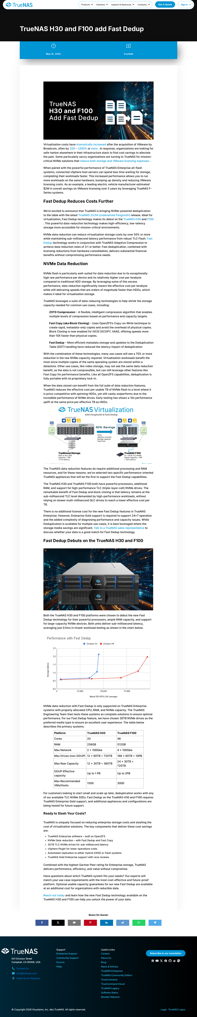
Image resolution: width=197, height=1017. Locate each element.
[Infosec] (178, 960)
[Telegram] (155, 923)
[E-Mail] (74, 923)
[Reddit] (122, 923)
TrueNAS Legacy (110, 988)
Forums (60, 962)
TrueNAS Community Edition (116, 975)
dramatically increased (91, 144)
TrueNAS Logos (176, 1009)
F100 (150, 219)
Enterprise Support (66, 954)
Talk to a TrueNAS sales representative (119, 528)
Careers (105, 954)
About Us (106, 958)
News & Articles (109, 967)
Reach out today (54, 895)
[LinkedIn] (106, 923)
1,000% (82, 148)
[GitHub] (170, 960)
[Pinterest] (90, 923)
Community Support (67, 958)
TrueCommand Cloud (113, 984)
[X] (58, 923)
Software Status (109, 993)
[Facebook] (41, 923)
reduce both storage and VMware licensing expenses (114, 161)
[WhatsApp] (138, 923)
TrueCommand (109, 980)
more (94, 148)
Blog (103, 962)
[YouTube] (157, 960)
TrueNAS (128, 54)
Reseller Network (110, 997)
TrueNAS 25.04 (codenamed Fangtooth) (104, 215)
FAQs (59, 967)
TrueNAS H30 (132, 219)
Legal (164, 1009)
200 (72, 148)
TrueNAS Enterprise (112, 971)
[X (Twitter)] (161, 960)
